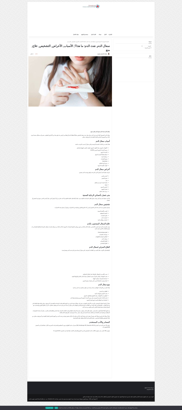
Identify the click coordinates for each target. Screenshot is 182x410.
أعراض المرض (99, 41)
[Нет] (180, 408)
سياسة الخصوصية (150, 389)
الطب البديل (93, 34)
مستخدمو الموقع (84, 34)
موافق (56, 407)
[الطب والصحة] (91, 6)
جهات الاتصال (76, 34)
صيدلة (100, 34)
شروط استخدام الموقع (149, 387)
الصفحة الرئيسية (105, 41)
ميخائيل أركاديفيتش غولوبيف (102, 53)
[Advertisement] (91, 21)
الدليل (105, 34)
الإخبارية (110, 34)
